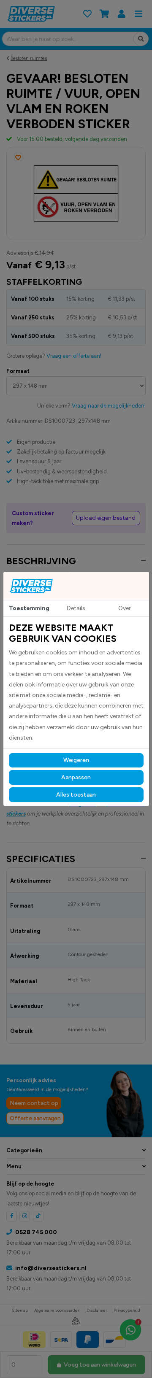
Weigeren (76, 760)
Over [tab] (124, 608)
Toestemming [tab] (29, 608)
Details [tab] (76, 608)
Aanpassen (76, 777)
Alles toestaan (76, 794)
